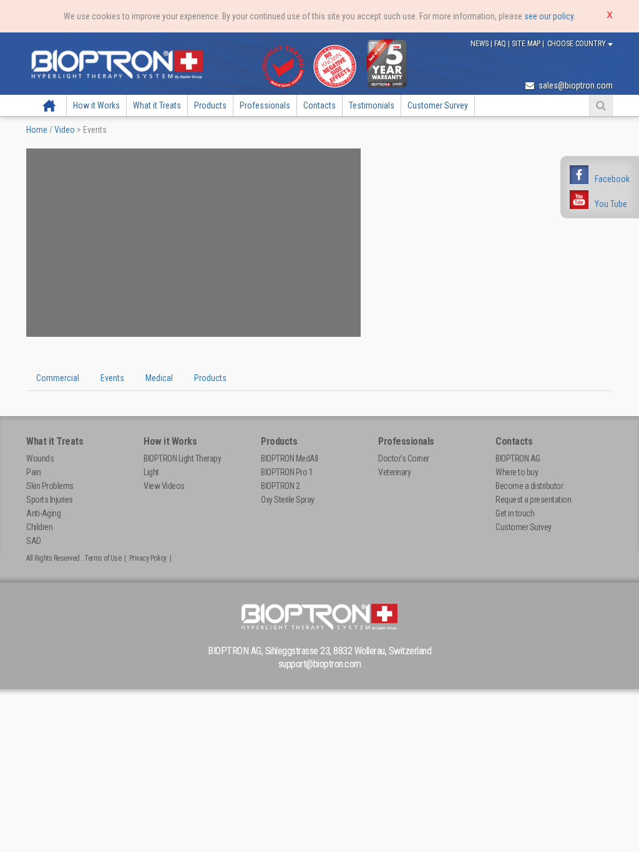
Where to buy (516, 472)
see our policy (548, 16)
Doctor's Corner (403, 458)
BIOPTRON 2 (280, 486)
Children (39, 527)
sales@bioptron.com (575, 85)
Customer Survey (437, 105)
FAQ (501, 43)
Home (49, 105)
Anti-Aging (43, 513)
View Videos (164, 486)
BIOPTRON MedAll (289, 458)
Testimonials (371, 105)
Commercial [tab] (57, 378)
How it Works (96, 105)
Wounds (40, 458)
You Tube (611, 204)
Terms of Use (102, 558)
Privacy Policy (148, 558)
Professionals (265, 105)
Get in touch (514, 513)
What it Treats (157, 105)
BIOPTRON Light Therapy (182, 458)
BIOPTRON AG (517, 458)
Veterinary (394, 472)
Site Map (527, 43)
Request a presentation (533, 500)
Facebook (612, 179)
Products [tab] (210, 378)
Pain (33, 472)
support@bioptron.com (319, 664)
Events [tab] (112, 378)
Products (210, 105)
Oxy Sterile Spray (288, 500)
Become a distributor (529, 486)
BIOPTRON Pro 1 (287, 472)
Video (64, 130)
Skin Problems (50, 486)
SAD (33, 541)
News (480, 43)
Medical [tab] (159, 378)
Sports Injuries (49, 500)
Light (151, 472)
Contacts (319, 105)
